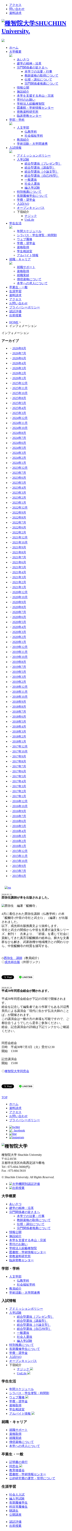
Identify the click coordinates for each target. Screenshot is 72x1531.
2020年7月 (19, 612)
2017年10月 (20, 751)
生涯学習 (15, 291)
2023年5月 (19, 482)
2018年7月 (19, 711)
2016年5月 (19, 826)
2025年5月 (19, 403)
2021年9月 (19, 547)
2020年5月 (19, 622)
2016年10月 (20, 806)
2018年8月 (19, 706)
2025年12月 (20, 383)
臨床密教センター (29, 115)
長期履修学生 (18, 1502)
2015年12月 (20, 851)
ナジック (31, 215)
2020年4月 (19, 627)
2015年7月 (19, 871)
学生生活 (15, 223)
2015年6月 (19, 875)
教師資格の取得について (41, 75)
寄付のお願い (26, 99)
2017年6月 (19, 771)
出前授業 (15, 315)
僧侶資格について (29, 279)
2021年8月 (19, 552)
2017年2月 (19, 791)
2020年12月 (20, 592)
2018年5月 (19, 721)
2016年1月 (19, 846)
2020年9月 (19, 602)
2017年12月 (20, 746)
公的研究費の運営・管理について (32, 1478)
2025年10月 (20, 393)
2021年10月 (20, 542)
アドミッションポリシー (34, 155)
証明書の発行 (18, 1462)
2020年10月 (20, 597)
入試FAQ (23, 203)
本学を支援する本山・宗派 (35, 95)
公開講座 (15, 1514)
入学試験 (23, 159)
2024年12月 (20, 418)
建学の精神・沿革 (29, 63)
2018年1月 (19, 741)
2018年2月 (19, 736)
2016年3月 (19, 836)
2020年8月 (19, 607)
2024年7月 (19, 438)
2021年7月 (19, 557)
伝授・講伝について (38, 79)
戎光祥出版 (12, 962)
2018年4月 (19, 726)
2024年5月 (19, 447)
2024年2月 (19, 457)
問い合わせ (17, 9)
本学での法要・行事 (38, 71)
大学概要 (15, 51)
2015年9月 (19, 866)
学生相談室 (24, 251)
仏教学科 (31, 131)
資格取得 (23, 247)
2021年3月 (19, 577)
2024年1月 (19, 462)
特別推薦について (29, 191)
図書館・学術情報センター (35, 107)
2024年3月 (19, 452)
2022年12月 (20, 507)
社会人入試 (17, 1494)
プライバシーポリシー (24, 307)
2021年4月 (19, 572)
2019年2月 (19, 681)
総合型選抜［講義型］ (40, 167)
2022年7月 (19, 522)
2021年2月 (19, 582)
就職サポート (26, 267)
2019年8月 (19, 661)
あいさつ (23, 59)
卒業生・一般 (18, 287)
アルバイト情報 (27, 255)
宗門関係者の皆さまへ (32, 67)
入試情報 (15, 147)
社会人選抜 (32, 183)
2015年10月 (20, 861)
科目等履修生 (18, 1506)
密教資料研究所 (27, 111)
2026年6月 (19, 358)
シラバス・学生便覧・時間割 (37, 235)
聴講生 (13, 1510)
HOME (13, 322)
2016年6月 (19, 821)
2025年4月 (19, 408)
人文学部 (23, 127)
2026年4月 (19, 363)
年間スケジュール (29, 231)
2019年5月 (19, 671)
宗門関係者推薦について (41, 83)
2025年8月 (19, 398)
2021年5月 (19, 567)
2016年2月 (19, 841)
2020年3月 (19, 632)
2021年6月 (19, 562)
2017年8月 (19, 761)
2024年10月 (20, 428)
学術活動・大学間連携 (32, 143)
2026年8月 (19, 348)
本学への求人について (32, 283)
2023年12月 (20, 467)
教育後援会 (17, 1470)
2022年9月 (19, 512)
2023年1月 (19, 502)
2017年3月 (19, 786)
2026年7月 (19, 353)
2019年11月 (20, 652)
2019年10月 (20, 656)
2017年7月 (19, 766)
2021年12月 (20, 537)
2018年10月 (20, 696)
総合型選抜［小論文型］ (41, 171)
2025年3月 (19, 413)
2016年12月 (20, 801)
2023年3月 (19, 492)
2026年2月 (19, 373)
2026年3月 (19, 368)
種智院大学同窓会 (17, 1071)
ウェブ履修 (24, 239)
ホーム (13, 47)
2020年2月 (19, 637)
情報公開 (23, 87)
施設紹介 (23, 91)
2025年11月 (20, 388)
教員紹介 (23, 139)
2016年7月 (19, 816)
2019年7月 (19, 666)
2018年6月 (19, 716)
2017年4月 (19, 781)
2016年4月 (19, 831)
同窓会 (14, 1466)
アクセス (15, 5)
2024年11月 (20, 423)
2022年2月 (19, 532)
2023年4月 (19, 487)
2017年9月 (19, 756)
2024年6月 (19, 442)
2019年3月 (19, 676)
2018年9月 (19, 701)
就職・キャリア (20, 259)
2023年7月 (19, 472)
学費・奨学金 (26, 199)
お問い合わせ (18, 303)
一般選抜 (31, 179)
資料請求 (15, 13)
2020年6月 (19, 617)
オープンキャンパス (31, 207)
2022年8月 (19, 517)
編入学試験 (32, 187)
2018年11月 (20, 691)
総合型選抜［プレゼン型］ (43, 163)
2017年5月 (19, 776)
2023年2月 (19, 497)
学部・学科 (17, 119)
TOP (4, 1097)
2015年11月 (20, 856)
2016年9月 (19, 811)
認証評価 (15, 311)
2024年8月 (19, 433)
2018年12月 (20, 686)
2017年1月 (19, 796)
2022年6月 (19, 527)
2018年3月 (19, 731)
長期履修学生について (32, 195)
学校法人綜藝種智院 (31, 103)
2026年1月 (19, 378)
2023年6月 (19, 477)
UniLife (29, 219)
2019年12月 (20, 647)
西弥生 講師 (13, 958)
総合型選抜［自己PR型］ (42, 175)
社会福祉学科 (34, 135)
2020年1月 (19, 642)
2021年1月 (19, 587)
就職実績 (23, 275)
